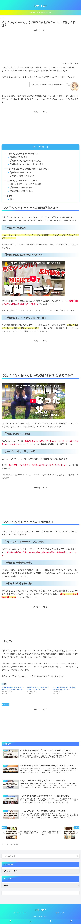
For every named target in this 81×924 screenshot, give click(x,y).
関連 (12, 199)
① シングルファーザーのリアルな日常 (26, 184)
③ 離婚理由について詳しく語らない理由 (26, 164)
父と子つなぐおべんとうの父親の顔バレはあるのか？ (28, 169)
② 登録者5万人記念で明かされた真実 (25, 161)
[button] (77, 856)
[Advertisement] (40, 45)
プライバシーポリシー (21, 913)
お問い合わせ (60, 913)
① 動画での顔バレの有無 (20, 172)
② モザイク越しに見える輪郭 (22, 176)
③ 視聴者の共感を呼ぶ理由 (21, 191)
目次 (38, 147)
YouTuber (6, 704)
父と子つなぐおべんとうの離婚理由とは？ (23, 154)
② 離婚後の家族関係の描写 (21, 188)
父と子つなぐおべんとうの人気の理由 (22, 180)
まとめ (9, 196)
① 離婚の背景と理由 (18, 157)
